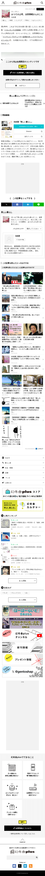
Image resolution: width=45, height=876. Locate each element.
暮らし (5, 20)
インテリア (19, 20)
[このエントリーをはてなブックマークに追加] (25, 866)
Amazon (28, 131)
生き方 (7, 458)
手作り (27, 20)
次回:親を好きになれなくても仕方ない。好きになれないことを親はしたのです (33, 103)
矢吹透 (17, 236)
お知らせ (8, 483)
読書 (6, 473)
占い (27, 593)
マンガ (7, 478)
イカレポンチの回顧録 (12, 30)
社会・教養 (9, 468)
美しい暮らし (15, 11)
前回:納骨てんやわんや (10, 103)
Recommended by (30, 448)
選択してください (33, 229)
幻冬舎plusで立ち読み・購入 (28, 126)
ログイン (22, 85)
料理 (11, 20)
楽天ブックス (29, 136)
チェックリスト (16, 593)
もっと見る (22, 581)
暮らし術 (8, 463)
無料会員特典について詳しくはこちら (23, 833)
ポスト (41, 9)
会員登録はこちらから (24, 828)
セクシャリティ (37, 20)
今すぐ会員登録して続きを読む (23, 73)
